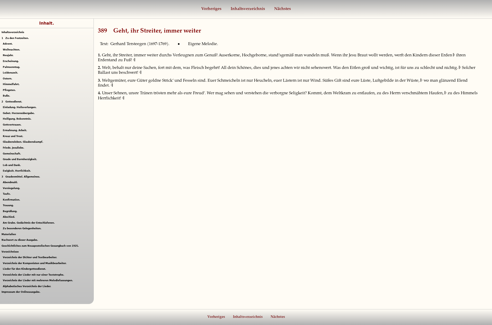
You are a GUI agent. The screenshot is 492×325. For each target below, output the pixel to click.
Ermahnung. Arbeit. (15, 130)
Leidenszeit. (11, 72)
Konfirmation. (12, 199)
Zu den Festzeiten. (15, 38)
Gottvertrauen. (12, 124)
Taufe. (7, 194)
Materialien (9, 234)
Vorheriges (211, 9)
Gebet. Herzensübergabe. (19, 113)
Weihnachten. (12, 49)
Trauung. (9, 205)
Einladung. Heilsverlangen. (20, 107)
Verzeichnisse (10, 251)
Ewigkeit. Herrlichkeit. (17, 171)
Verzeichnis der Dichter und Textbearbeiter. (30, 257)
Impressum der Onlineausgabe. (21, 292)
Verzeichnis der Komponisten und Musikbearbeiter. (35, 263)
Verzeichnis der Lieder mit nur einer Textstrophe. (34, 275)
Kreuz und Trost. (13, 136)
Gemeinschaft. (12, 153)
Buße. (7, 96)
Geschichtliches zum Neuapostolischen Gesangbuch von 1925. (40, 246)
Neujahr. (8, 55)
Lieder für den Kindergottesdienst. (25, 269)
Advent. (8, 44)
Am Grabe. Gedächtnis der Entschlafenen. (29, 223)
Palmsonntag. (12, 67)
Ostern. (8, 78)
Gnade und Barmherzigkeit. (20, 159)
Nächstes (282, 9)
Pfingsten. (10, 90)
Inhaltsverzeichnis (247, 9)
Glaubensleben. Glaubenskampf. (23, 142)
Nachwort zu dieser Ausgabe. (20, 240)
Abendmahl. (11, 182)
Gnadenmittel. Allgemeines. (21, 176)
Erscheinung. (11, 61)
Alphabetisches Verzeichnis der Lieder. (27, 286)
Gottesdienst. (12, 101)
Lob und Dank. (12, 165)
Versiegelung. (12, 188)
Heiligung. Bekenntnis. (17, 119)
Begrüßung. (10, 211)
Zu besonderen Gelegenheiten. (22, 228)
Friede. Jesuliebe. (14, 147)
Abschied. (9, 217)
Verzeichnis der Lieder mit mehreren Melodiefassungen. (38, 280)
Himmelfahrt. (11, 84)
